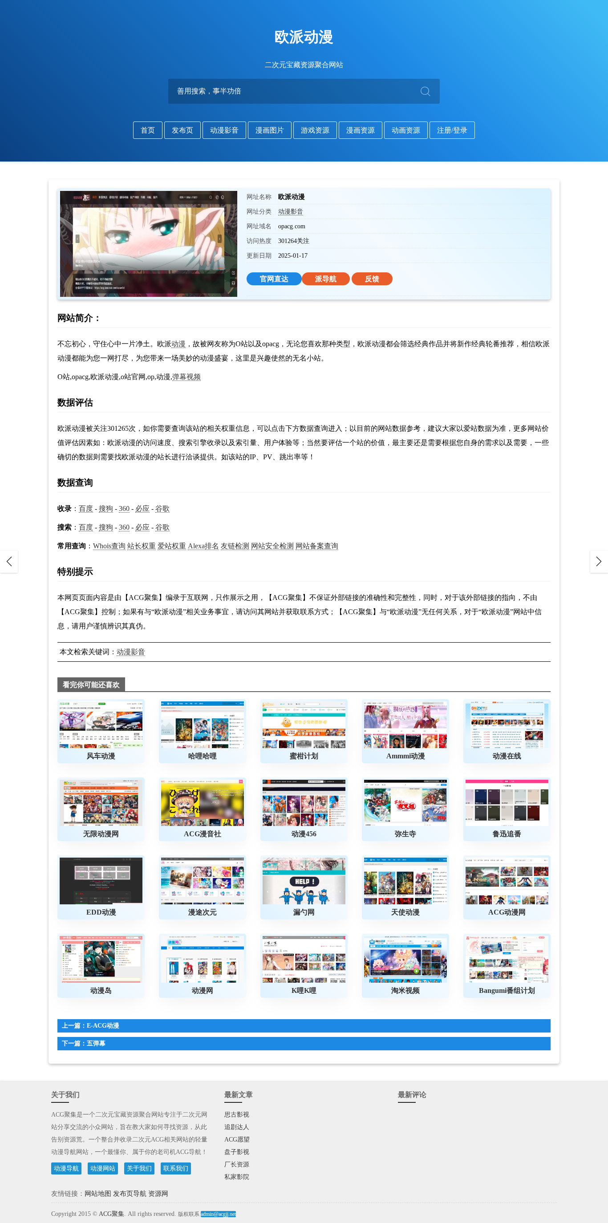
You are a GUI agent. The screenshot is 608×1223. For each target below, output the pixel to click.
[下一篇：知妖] (599, 562)
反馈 (372, 279)
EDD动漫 (101, 912)
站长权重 (141, 546)
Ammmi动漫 (405, 756)
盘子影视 (236, 1152)
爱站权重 (172, 546)
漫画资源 (360, 130)
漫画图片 (269, 130)
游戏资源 (315, 130)
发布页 (182, 130)
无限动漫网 (101, 834)
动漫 (178, 344)
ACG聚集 (111, 1214)
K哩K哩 (304, 990)
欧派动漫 (304, 37)
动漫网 (202, 990)
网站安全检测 (272, 546)
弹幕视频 (186, 377)
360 (124, 508)
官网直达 (274, 279)
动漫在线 (507, 756)
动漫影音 (224, 130)
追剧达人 (236, 1127)
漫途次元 (202, 912)
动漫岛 (101, 990)
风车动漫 (101, 756)
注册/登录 (452, 130)
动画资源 (406, 130)
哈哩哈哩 (202, 756)
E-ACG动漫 (103, 1025)
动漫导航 (66, 1168)
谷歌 (162, 508)
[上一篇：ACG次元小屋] (9, 562)
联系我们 (175, 1168)
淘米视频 (405, 990)
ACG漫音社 (202, 834)
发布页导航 (129, 1193)
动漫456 (304, 834)
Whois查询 (109, 546)
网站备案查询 (317, 546)
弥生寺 (405, 834)
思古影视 (236, 1114)
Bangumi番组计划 (507, 990)
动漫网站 (102, 1168)
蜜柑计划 (304, 756)
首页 (148, 130)
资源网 (158, 1193)
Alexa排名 (203, 546)
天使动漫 (405, 912)
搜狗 (106, 508)
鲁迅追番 (507, 834)
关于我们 (139, 1168)
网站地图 (98, 1193)
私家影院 (236, 1177)
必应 (142, 508)
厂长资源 (236, 1164)
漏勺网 (304, 912)
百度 (86, 508)
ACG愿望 (237, 1139)
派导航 (325, 279)
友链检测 (235, 546)
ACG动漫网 (507, 912)
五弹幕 (96, 1043)
